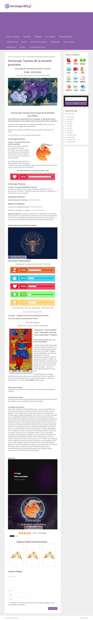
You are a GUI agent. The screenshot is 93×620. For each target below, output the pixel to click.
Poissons (33, 207)
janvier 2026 (70, 117)
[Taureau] (76, 64)
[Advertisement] (46, 23)
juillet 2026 (70, 130)
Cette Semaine (50, 37)
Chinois (23, 42)
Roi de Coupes (33, 322)
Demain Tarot (11, 47)
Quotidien (27, 37)
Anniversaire (55, 42)
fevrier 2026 (70, 119)
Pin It (17, 536)
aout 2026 (69, 132)
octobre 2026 (70, 137)
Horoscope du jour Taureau (16, 135)
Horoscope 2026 (12, 42)
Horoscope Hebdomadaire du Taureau (28, 75)
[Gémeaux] (83, 64)
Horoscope (7, 618)
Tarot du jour (68, 42)
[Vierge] (83, 73)
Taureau (39, 207)
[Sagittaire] (83, 82)
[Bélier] (69, 64)
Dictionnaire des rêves (37, 47)
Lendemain (38, 37)
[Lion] (76, 73)
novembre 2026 (71, 139)
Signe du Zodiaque (13, 37)
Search (76, 103)
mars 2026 (70, 121)
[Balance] (69, 82)
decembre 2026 (71, 142)
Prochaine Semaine (65, 37)
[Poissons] (83, 91)
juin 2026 (69, 128)
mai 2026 (69, 126)
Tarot (23, 47)
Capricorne (34, 210)
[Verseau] (76, 91)
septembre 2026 (71, 135)
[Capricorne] (69, 91)
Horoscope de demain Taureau (32, 312)
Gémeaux (41, 210)
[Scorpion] (76, 82)
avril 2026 (69, 123)
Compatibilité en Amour (38, 42)
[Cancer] (69, 73)
